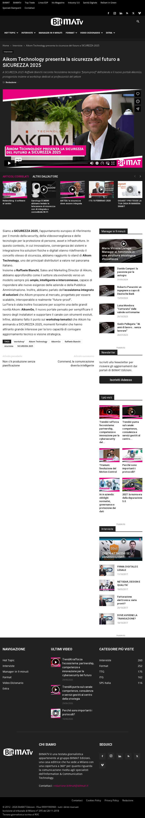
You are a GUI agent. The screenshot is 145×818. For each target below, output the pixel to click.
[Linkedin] (121, 13)
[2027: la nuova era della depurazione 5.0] (132, 485)
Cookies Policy (93, 800)
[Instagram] (114, 13)
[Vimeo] (139, 13)
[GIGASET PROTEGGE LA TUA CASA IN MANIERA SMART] (130, 189)
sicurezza (8, 346)
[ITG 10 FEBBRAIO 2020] (101, 189)
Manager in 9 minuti (50, 32)
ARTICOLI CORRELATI (16, 176)
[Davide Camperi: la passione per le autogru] (106, 272)
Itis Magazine (58, 2)
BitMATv (17, 2)
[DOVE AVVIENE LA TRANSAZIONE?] (106, 619)
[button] (137, 21)
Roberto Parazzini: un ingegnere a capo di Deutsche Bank (129, 290)
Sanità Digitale (90, 2)
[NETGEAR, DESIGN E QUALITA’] (106, 585)
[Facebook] (108, 13)
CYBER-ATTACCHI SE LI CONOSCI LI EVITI (117, 555)
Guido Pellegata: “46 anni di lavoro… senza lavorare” (129, 327)
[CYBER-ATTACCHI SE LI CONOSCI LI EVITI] (120, 549)
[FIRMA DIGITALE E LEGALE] (106, 570)
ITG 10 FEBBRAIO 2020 (100, 201)
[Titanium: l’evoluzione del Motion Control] (109, 455)
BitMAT (6, 2)
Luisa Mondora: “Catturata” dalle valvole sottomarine (128, 309)
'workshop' (19, 341)
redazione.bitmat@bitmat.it (70, 785)
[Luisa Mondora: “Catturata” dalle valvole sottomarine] (106, 309)
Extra (109, 32)
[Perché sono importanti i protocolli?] (132, 455)
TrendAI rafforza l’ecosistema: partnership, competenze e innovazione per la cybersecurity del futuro (78, 667)
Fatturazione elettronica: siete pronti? (127, 600)
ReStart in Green (108, 2)
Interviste (27, 32)
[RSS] (127, 13)
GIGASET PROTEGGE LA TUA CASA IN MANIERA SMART (129, 204)
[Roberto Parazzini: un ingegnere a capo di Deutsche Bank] (106, 290)
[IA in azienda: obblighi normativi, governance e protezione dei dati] (109, 485)
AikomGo (56, 341)
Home (6, 45)
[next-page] (140, 176)
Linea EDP (43, 2)
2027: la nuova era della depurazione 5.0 (132, 498)
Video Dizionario (90, 32)
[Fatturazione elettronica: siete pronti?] (106, 600)
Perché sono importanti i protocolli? (129, 468)
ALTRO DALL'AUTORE (45, 176)
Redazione (11, 82)
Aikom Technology (38, 341)
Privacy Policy (112, 800)
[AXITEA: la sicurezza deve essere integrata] (72, 189)
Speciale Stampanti (12, 7)
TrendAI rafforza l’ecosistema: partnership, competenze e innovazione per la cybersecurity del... (109, 432)
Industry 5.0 (73, 2)
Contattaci (30, 7)
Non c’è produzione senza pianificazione (19, 363)
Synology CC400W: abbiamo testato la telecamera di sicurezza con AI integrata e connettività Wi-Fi (43, 206)
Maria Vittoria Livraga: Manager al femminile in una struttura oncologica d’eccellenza (119, 254)
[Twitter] (133, 13)
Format (70, 32)
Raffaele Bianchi (72, 341)
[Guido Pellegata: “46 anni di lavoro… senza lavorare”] (106, 327)
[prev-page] (135, 176)
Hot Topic (9, 32)
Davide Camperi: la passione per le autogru (127, 272)
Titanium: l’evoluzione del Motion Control (108, 468)
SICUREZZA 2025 (25, 346)
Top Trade (30, 2)
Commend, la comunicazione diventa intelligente (76, 363)
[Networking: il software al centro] (15, 189)
